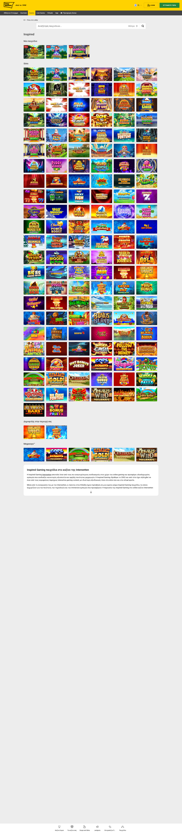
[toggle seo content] (91, 493)
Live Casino (41, 13)
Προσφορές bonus (69, 13)
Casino (31, 13)
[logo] (9, 5)
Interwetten (46, 475)
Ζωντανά (23, 13)
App (56, 13)
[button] (143, 26)
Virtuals (50, 13)
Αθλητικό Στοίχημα (11, 13)
